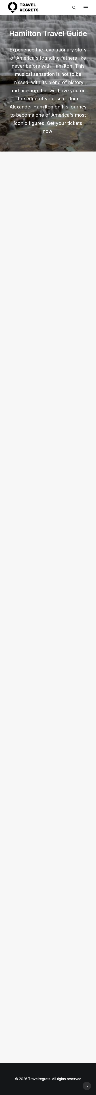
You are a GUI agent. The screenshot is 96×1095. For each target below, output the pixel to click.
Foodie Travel (67, 169)
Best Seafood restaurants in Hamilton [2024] (45, 934)
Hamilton (44, 169)
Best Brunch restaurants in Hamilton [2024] (43, 755)
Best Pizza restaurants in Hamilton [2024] (41, 1023)
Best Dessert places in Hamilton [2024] (39, 666)
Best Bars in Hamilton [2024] (45, 401)
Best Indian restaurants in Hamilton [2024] (42, 224)
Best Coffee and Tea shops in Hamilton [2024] (46, 576)
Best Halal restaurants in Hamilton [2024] (41, 844)
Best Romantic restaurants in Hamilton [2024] (46, 314)
